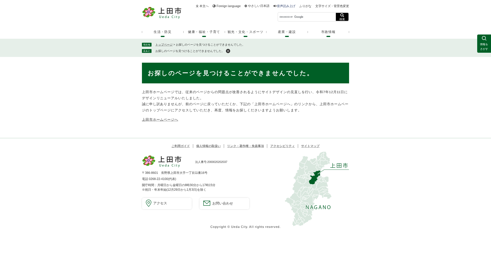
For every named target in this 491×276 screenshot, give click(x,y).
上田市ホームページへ (160, 120)
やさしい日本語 (258, 5)
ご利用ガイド (180, 146)
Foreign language (229, 6)
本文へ (204, 6)
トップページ (164, 44)
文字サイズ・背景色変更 (332, 6)
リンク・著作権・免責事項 (245, 146)
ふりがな (305, 6)
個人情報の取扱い (208, 146)
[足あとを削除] (228, 51)
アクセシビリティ (282, 146)
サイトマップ (310, 146)
